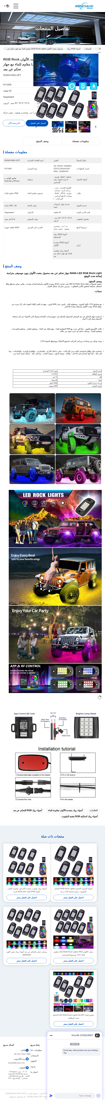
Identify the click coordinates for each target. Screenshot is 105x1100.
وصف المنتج (42, 141)
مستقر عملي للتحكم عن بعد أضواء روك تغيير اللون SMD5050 (26, 953)
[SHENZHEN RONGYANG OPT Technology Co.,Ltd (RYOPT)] (84, 6)
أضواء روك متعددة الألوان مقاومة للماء (65, 810)
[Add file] (98, 1096)
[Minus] (51, 1035)
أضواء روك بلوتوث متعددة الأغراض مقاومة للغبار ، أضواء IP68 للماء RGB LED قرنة (27, 890)
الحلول (33, 1061)
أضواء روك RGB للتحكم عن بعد (27, 810)
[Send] (51, 1096)
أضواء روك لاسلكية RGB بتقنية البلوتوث (80, 816)
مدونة (33, 1066)
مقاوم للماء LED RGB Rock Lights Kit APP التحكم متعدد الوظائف (73, 1016)
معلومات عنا (36, 1050)
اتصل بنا (34, 1072)
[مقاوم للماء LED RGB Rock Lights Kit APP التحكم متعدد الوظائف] (73, 992)
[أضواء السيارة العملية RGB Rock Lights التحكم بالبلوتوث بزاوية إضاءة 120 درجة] (73, 865)
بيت (98, 48)
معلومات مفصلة (80, 141)
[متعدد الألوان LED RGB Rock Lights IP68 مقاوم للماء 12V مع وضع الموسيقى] (73, 928)
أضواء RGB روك (73, 49)
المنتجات (87, 49)
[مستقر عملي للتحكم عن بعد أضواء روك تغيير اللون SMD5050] (26, 928)
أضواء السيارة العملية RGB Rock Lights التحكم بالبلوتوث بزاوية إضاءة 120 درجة (73, 890)
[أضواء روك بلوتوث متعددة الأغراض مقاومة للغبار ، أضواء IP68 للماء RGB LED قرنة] (26, 865)
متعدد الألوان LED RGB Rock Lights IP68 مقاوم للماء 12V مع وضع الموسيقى (73, 953)
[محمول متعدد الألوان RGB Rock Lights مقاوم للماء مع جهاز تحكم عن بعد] (65, 86)
